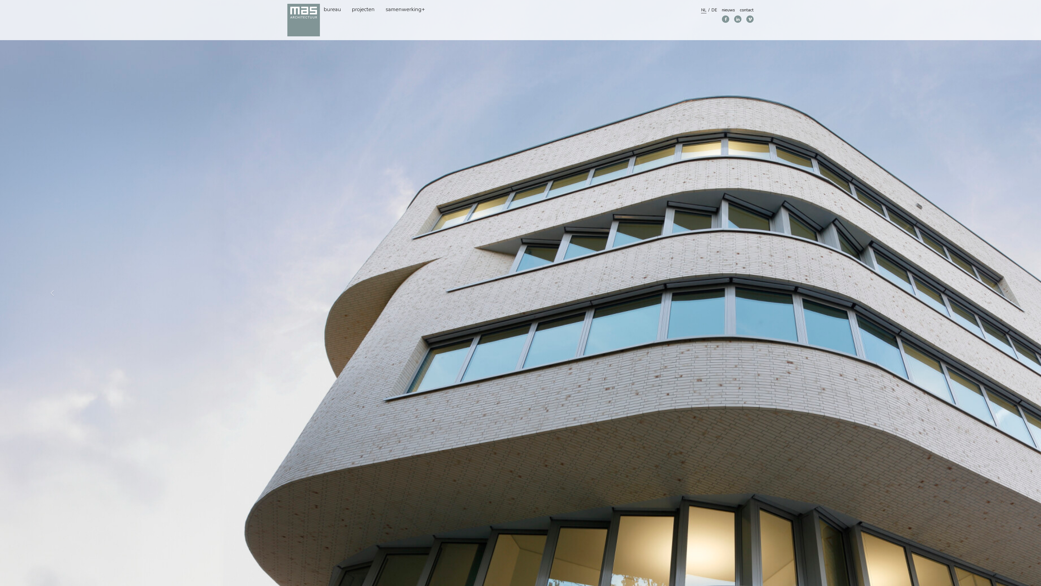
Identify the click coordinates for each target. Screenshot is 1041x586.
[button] (989, 293)
